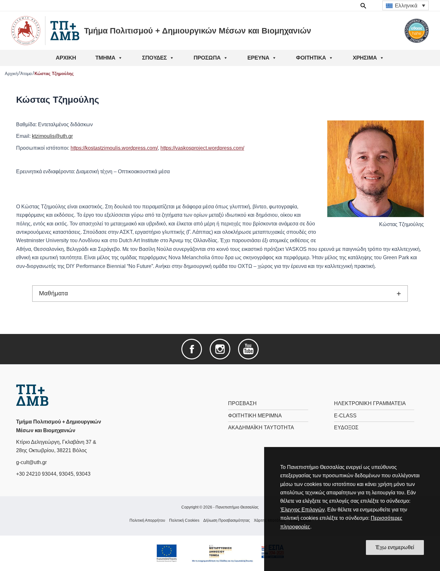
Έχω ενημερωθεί (395, 547)
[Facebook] (191, 348)
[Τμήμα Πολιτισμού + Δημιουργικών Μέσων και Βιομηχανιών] (32, 394)
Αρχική (66, 58)
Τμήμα (105, 58)
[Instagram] (220, 348)
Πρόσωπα (207, 58)
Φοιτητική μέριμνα (255, 415)
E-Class (345, 415)
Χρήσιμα (365, 58)
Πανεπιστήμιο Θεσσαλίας (237, 507)
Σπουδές (154, 58)
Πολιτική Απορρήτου (147, 520)
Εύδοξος (346, 427)
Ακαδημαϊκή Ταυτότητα (261, 427)
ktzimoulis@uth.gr (52, 136)
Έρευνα (258, 58)
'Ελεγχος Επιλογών (302, 509)
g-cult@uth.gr (31, 462)
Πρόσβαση (242, 403)
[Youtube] (248, 348)
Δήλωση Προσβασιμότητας (226, 520)
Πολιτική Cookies (184, 520)
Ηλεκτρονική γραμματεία (370, 403)
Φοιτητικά (311, 58)
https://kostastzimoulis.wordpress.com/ (114, 148)
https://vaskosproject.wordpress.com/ (202, 148)
